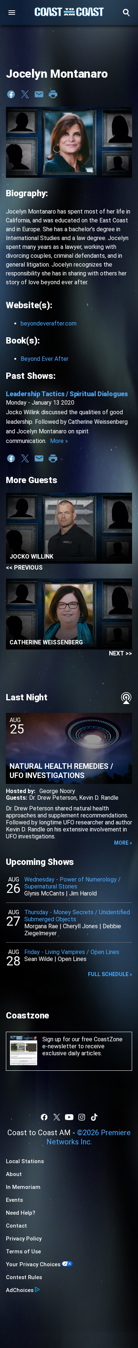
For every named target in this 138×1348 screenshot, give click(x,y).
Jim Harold (83, 893)
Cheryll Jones (80, 926)
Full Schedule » (110, 974)
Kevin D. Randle (98, 797)
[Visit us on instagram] (81, 1117)
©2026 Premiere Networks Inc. (88, 1137)
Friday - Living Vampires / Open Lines (71, 951)
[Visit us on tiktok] (94, 1117)
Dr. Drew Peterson (53, 797)
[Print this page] (53, 94)
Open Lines (72, 958)
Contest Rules (24, 1277)
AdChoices (19, 1290)
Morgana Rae (41, 926)
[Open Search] (126, 12)
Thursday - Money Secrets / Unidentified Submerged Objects (77, 916)
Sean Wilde (38, 958)
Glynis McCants (44, 893)
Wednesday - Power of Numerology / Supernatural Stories (72, 883)
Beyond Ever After (44, 358)
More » (59, 440)
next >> (120, 653)
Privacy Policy (24, 1238)
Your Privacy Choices (33, 1264)
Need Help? (20, 1213)
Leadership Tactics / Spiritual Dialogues (67, 394)
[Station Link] (69, 12)
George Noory (57, 791)
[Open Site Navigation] (12, 12)
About (14, 1174)
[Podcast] (126, 698)
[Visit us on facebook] (44, 1117)
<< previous (24, 567)
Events (14, 1200)
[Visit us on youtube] (69, 1117)
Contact (16, 1225)
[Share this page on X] (25, 94)
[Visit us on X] (56, 1117)
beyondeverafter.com (49, 323)
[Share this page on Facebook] (11, 94)
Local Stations (25, 1161)
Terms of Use (23, 1251)
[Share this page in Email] (39, 94)
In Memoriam (23, 1187)
